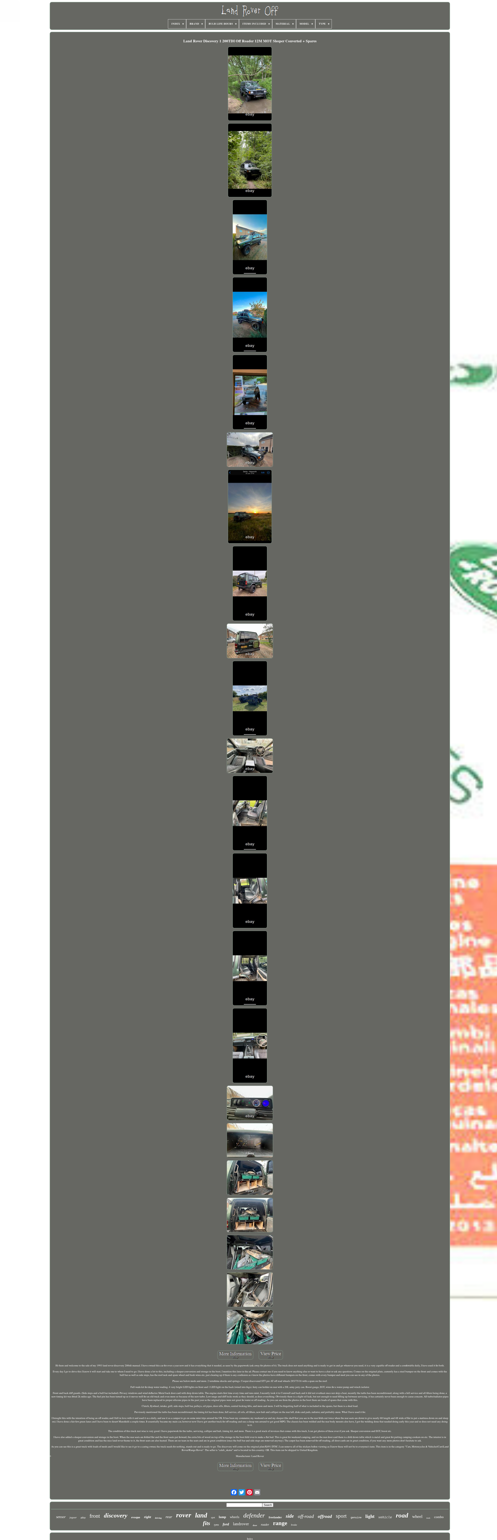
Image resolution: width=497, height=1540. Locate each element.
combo (439, 1517)
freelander (275, 1517)
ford (226, 1524)
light (369, 1516)
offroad (325, 1516)
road (402, 1515)
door (255, 1525)
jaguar (73, 1517)
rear (169, 1517)
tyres (216, 1524)
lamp (222, 1517)
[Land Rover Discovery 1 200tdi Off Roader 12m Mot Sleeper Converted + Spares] (250, 84)
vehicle (385, 1517)
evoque (135, 1517)
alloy (83, 1517)
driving (158, 1518)
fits (206, 1523)
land (201, 1515)
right (147, 1517)
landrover (241, 1524)
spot (213, 1517)
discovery (115, 1515)
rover (183, 1515)
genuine (356, 1517)
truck (428, 1518)
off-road (306, 1516)
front (94, 1516)
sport (341, 1516)
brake (294, 1524)
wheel (417, 1516)
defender (254, 1515)
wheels (234, 1517)
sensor (61, 1517)
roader (265, 1524)
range (280, 1523)
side (290, 1516)
